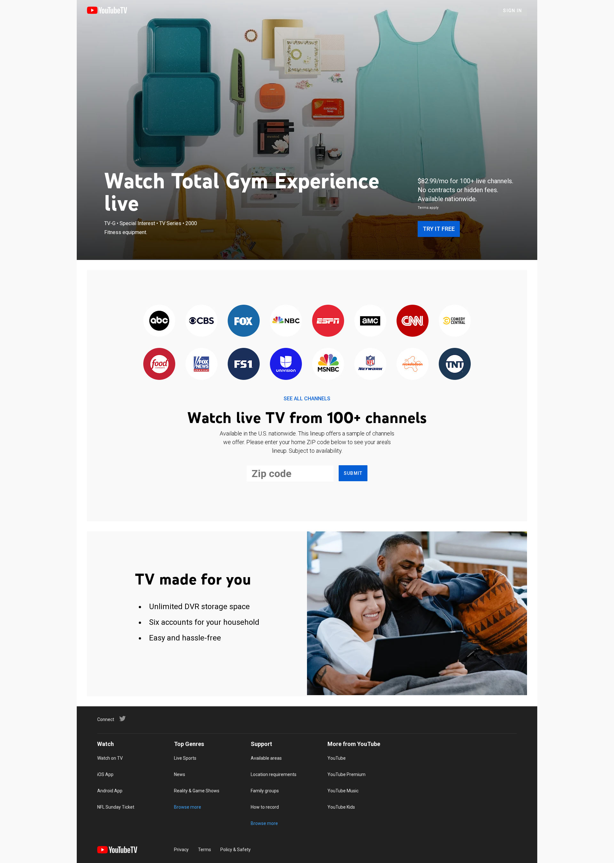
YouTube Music (342, 790)
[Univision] (286, 364)
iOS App (105, 774)
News (179, 774)
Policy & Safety (235, 849)
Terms (204, 849)
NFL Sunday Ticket (115, 807)
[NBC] (286, 321)
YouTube (336, 758)
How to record (265, 807)
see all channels (307, 399)
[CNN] (412, 321)
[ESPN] (328, 321)
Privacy (181, 849)
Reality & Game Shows (196, 790)
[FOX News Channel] (201, 364)
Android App (109, 790)
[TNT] (455, 364)
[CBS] (201, 321)
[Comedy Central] (455, 321)
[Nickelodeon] (412, 364)
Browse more (187, 807)
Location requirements (273, 774)
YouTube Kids (341, 807)
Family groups (265, 790)
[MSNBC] (328, 364)
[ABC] (159, 321)
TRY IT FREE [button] (439, 228)
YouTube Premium (346, 774)
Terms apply (428, 208)
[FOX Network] (244, 321)
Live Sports (185, 758)
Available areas (266, 758)
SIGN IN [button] (512, 10)
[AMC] (370, 321)
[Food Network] (159, 364)
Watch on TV (110, 758)
